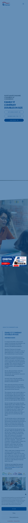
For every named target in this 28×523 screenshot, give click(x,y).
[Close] (24, 259)
